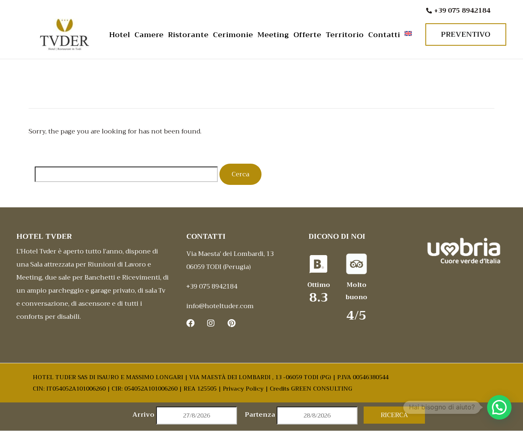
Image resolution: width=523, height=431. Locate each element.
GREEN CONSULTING (321, 388)
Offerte (307, 34)
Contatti (384, 34)
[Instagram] (211, 323)
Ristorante (188, 34)
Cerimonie (233, 34)
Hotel (119, 34)
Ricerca (394, 415)
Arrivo (143, 414)
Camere (148, 34)
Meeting (273, 34)
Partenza (260, 414)
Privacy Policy (243, 388)
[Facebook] (190, 323)
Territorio (345, 34)
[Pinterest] (231, 323)
